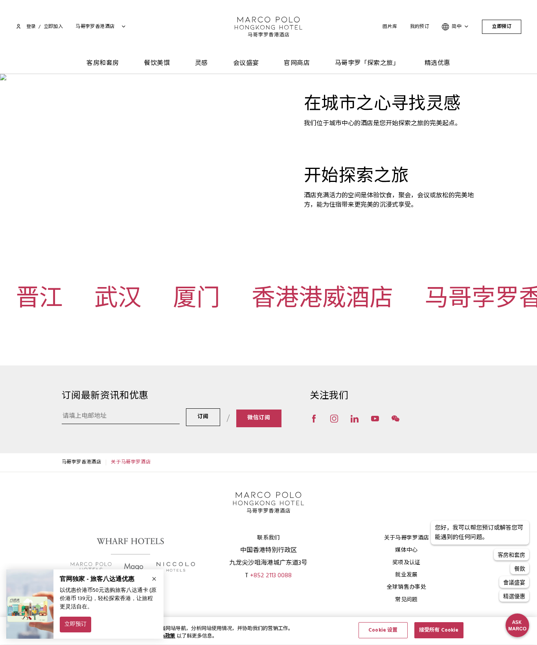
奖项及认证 (406, 562)
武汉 (118, 300)
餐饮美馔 (157, 63)
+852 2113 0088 (271, 576)
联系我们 (268, 538)
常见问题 (406, 599)
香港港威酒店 (322, 300)
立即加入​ (53, 27)
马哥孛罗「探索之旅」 (367, 63)
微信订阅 (258, 418)
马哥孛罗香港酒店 (81, 462)
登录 (31, 27)
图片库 (390, 27)
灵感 (201, 63)
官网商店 (297, 63)
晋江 (39, 300)
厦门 (196, 300)
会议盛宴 (246, 63)
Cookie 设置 (382, 630)
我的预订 (420, 27)
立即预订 (501, 27)
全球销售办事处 (406, 587)
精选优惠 (438, 63)
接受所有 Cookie (438, 630)
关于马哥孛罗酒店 (406, 538)
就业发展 (406, 575)
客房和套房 (102, 63)
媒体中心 (406, 550)
